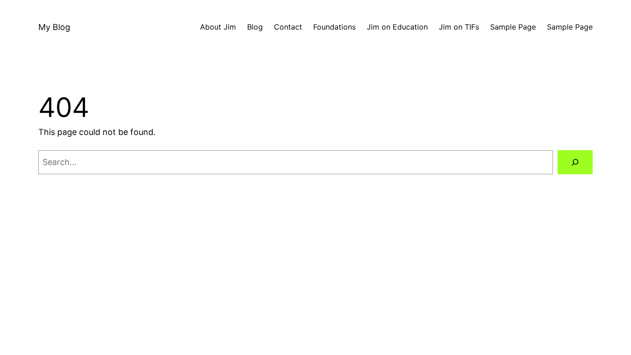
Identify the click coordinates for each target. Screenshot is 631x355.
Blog (255, 26)
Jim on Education (397, 26)
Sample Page (513, 26)
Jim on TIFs (459, 26)
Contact (288, 26)
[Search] (575, 162)
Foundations (334, 26)
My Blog (54, 27)
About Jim (218, 26)
